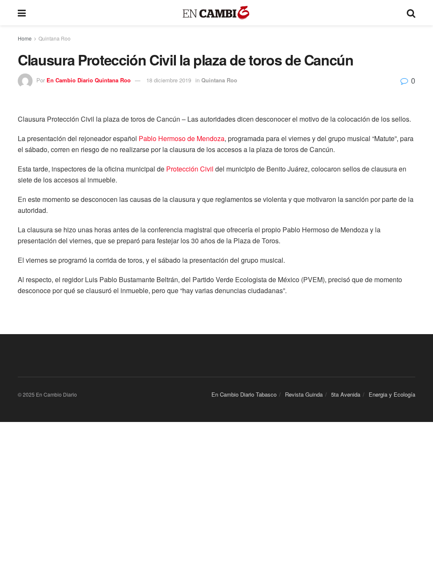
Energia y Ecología (392, 394)
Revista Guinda (304, 394)
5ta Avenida (345, 394)
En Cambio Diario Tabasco (244, 394)
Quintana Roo (54, 38)
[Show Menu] (22, 12)
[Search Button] (411, 12)
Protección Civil (190, 169)
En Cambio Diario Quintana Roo (89, 80)
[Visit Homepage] (216, 13)
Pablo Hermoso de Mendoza (182, 138)
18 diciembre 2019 (168, 80)
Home (25, 38)
